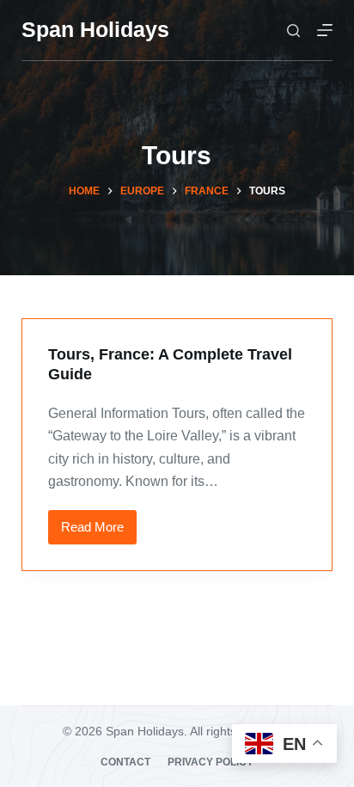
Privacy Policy (210, 762)
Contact (125, 762)
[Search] (293, 30)
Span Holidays (95, 29)
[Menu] (325, 30)
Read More (99, 532)
